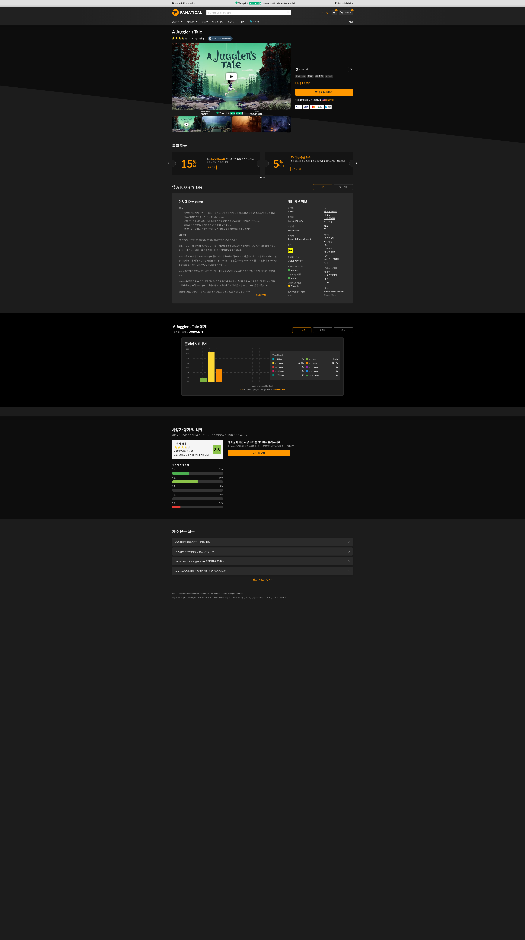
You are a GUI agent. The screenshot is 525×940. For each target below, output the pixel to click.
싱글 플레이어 (330, 275)
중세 (326, 245)
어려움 (323, 330)
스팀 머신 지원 (294, 274)
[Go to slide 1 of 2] (260, 177)
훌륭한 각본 (329, 252)
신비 (243, 21)
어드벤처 (329, 76)
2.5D (326, 282)
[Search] (288, 12)
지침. (244, 435)
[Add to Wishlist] (350, 69)
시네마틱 (328, 248)
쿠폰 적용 (211, 167)
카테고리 (191, 21)
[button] (183, 3)
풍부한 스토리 (300, 76)
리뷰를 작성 (259, 452)
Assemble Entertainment (299, 239)
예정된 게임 (217, 21)
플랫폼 (310, 76)
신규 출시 (232, 21)
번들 (204, 21)
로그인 (325, 12)
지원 (351, 21)
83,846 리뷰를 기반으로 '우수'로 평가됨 (279, 3)
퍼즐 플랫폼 (319, 76)
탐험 (326, 225)
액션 (326, 229)
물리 (326, 278)
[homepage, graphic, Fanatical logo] (187, 12)
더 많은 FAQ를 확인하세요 (262, 579)
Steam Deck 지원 (295, 266)
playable (295, 286)
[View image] (186, 124)
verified (294, 270)
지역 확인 (330, 100)
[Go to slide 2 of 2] (264, 177)
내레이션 (328, 272)
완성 (343, 330)
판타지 (327, 255)
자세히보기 (261, 295)
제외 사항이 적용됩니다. (217, 162)
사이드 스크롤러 (331, 259)
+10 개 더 (299, 260)
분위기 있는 (329, 238)
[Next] (357, 163)
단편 (326, 262)
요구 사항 (343, 187)
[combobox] (262, 12)
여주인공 (328, 241)
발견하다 (176, 21)
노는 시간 (302, 330)
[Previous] (168, 163)
